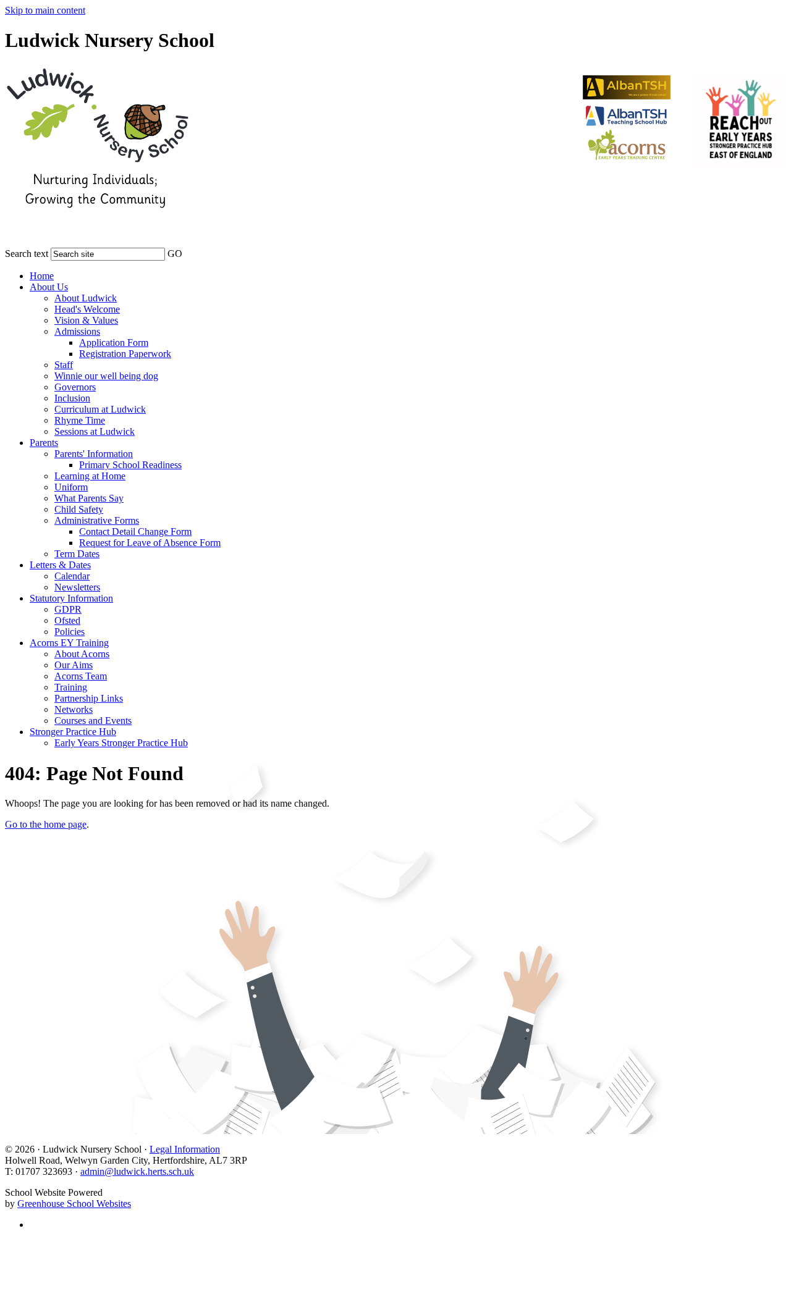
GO (174, 253)
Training (70, 687)
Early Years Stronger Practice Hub (121, 743)
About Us (49, 287)
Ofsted (67, 620)
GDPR (68, 609)
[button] (190, 251)
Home (42, 276)
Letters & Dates (60, 565)
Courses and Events (93, 720)
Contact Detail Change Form (135, 531)
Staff (63, 364)
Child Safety (78, 509)
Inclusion (72, 398)
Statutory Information (71, 598)
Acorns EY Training (69, 642)
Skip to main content (45, 10)
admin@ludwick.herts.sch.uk (137, 1171)
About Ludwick (85, 298)
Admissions (77, 331)
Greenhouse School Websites (74, 1203)
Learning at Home (89, 476)
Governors (75, 387)
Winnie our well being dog (106, 376)
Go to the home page (46, 824)
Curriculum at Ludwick (100, 409)
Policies (69, 631)
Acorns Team (80, 676)
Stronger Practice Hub (73, 731)
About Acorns (81, 654)
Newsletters (77, 587)
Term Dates (76, 553)
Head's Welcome (87, 309)
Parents (44, 442)
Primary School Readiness (130, 465)
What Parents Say (89, 498)
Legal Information (185, 1149)
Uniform (71, 487)
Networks (73, 709)
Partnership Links (88, 698)
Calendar (72, 576)
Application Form (113, 342)
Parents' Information (93, 453)
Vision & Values (86, 320)
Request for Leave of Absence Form (150, 542)
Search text (26, 253)
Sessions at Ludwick (94, 431)
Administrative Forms (96, 520)
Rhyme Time (79, 420)
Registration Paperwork (125, 353)
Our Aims (73, 665)
